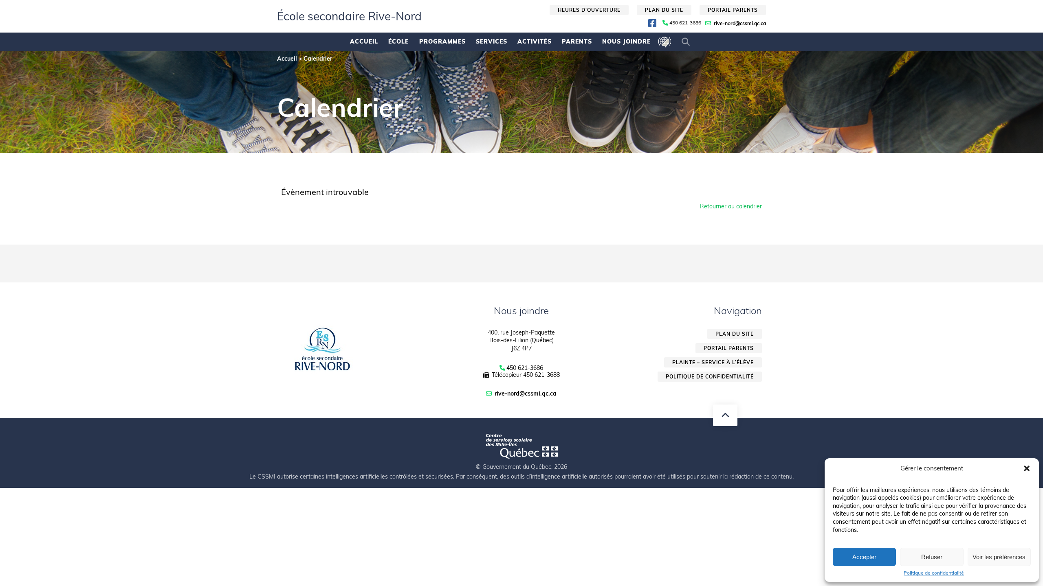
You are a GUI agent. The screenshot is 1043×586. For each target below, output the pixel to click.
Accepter (864, 556)
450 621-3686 (685, 23)
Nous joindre (626, 41)
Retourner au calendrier (731, 206)
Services (491, 41)
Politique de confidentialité (934, 573)
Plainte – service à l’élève (713, 362)
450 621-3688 (541, 374)
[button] (1027, 468)
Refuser (931, 556)
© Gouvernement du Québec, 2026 (521, 466)
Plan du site (664, 10)
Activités (534, 41)
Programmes (442, 41)
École (398, 41)
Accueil (364, 41)
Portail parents (733, 10)
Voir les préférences (999, 556)
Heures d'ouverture (589, 10)
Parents (577, 41)
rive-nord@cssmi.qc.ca (740, 23)
